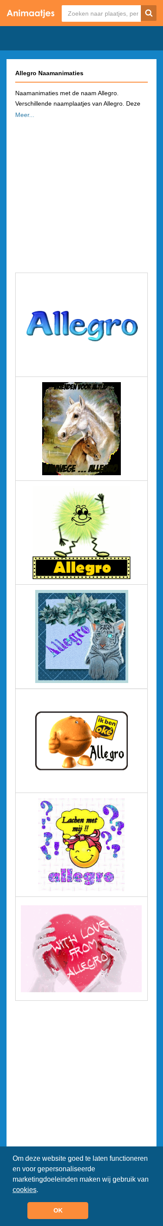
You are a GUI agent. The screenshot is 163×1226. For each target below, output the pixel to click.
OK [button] (58, 1210)
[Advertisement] (81, 193)
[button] (41, 1190)
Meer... (24, 114)
